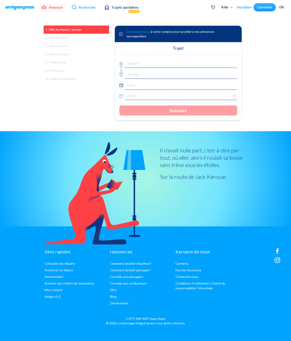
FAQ (113, 290)
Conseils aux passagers (126, 277)
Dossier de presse (188, 270)
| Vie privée (204, 288)
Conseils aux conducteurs (128, 283)
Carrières (182, 263)
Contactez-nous (187, 277)
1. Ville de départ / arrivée (63, 29)
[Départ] (121, 63)
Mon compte (54, 290)
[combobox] (181, 63)
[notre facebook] (277, 252)
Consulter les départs (60, 263)
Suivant (178, 110)
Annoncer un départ (59, 270)
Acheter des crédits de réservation (69, 283)
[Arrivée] (121, 74)
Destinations (119, 303)
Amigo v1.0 (52, 296)
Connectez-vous (138, 31)
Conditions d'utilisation (192, 283)
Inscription (244, 7)
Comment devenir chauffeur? (130, 263)
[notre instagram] (277, 262)
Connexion (264, 7)
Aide (224, 7)
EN (281, 7)
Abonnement (54, 277)
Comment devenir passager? (130, 270)
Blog (113, 296)
